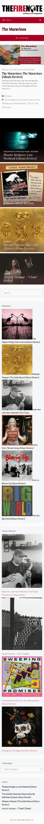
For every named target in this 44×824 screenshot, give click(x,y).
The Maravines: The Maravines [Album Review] (22, 75)
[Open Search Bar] (40, 20)
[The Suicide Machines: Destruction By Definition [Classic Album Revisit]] (22, 205)
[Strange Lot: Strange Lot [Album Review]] (22, 745)
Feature (31, 99)
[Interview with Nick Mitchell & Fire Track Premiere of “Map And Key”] (22, 586)
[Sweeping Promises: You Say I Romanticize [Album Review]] (22, 695)
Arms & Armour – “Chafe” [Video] (16, 808)
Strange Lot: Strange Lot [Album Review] (20, 750)
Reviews (8, 96)
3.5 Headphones (12, 99)
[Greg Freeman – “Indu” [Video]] (22, 648)
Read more (6, 89)
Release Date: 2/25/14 (24, 103)
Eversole (23, 99)
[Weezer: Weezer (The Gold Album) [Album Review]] (22, 250)
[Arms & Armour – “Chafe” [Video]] (22, 283)
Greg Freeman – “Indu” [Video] (15, 653)
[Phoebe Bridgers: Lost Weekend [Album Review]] (22, 160)
